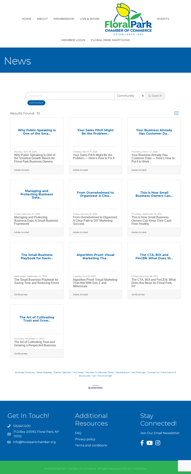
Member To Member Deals (99, 372)
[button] (177, 113)
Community (35, 103)
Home (26, 19)
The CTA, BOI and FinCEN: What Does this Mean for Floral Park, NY (153, 283)
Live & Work (89, 19)
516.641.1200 (22, 426)
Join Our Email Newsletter (160, 433)
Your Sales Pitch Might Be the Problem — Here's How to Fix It (93, 156)
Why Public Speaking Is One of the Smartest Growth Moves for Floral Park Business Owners (34, 158)
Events (163, 19)
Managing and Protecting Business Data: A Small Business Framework (36, 220)
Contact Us (153, 372)
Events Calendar (62, 372)
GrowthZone (139, 468)
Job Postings (138, 372)
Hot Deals (78, 372)
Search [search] (157, 95)
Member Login (73, 40)
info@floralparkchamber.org (34, 442)
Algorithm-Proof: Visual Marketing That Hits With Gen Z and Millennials (95, 283)
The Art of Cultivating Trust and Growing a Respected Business (35, 343)
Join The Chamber (102, 375)
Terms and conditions (91, 445)
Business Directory (25, 372)
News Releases (44, 372)
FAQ (78, 433)
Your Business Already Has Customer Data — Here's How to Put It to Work (153, 158)
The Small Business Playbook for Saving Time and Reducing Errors (36, 281)
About (42, 19)
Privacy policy (85, 439)
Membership (64, 19)
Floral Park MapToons (110, 40)
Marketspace (122, 372)
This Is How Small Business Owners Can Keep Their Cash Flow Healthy (151, 220)
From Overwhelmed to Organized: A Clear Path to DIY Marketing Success (95, 220)
